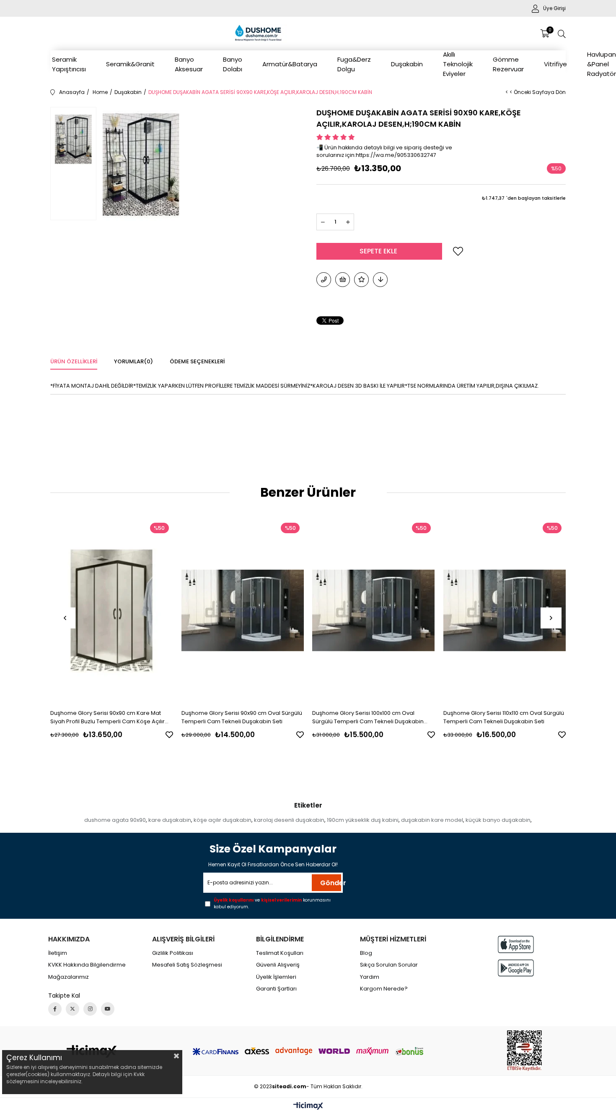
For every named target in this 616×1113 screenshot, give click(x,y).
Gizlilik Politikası (172, 953)
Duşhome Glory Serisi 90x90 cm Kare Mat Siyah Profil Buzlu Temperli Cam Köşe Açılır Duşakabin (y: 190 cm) (107, 717)
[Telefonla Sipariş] (323, 279)
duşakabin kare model (432, 820)
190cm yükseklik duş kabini (363, 820)
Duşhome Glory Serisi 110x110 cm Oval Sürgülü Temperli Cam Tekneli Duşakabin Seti (503, 717)
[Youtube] (107, 1009)
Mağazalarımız (68, 977)
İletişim (57, 953)
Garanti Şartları (276, 989)
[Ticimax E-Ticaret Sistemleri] (308, 1106)
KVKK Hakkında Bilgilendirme (87, 965)
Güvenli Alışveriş (278, 965)
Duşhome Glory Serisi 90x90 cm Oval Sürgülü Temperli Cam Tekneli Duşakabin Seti (241, 717)
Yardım (369, 977)
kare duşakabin (169, 820)
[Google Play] (515, 968)
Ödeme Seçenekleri (197, 361)
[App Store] (515, 944)
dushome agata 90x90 (115, 820)
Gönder (330, 883)
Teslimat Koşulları (279, 953)
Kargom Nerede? (384, 989)
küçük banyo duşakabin (498, 820)
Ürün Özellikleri (73, 361)
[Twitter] (72, 1009)
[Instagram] (90, 1009)
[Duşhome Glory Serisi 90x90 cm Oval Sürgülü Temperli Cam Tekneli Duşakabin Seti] (242, 611)
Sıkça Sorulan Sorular (389, 965)
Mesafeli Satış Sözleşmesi (187, 965)
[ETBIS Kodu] (524, 1050)
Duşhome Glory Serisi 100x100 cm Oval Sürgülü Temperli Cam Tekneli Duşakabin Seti (368, 717)
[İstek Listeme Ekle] (342, 279)
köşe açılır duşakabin (222, 820)
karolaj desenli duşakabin (289, 820)
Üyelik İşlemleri (276, 977)
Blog (366, 953)
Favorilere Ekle (169, 734)
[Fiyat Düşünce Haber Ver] (380, 279)
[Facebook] (55, 1009)
